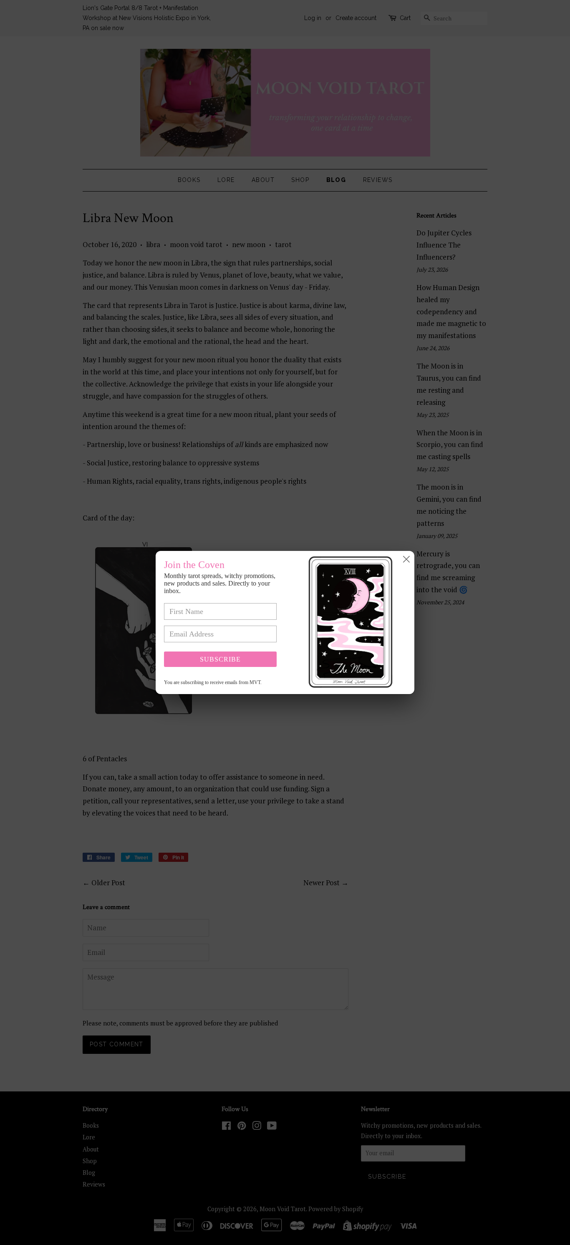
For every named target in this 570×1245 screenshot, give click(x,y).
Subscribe (220, 659)
